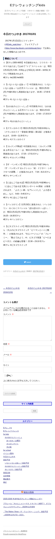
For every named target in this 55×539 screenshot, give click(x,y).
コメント (8, 314)
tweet (28, 262)
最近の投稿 (29, 492)
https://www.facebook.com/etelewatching (23, 48)
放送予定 (6, 460)
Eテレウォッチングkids (27, 5)
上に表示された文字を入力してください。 (22, 380)
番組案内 (6, 479)
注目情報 (6, 476)
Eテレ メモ (7, 428)
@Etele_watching (12, 44)
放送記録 (6, 473)
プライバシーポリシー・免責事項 (15, 531)
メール (7, 354)
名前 (6, 344)
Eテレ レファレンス (11, 431)
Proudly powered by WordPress (14, 534)
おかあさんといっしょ (13, 437)
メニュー (27, 24)
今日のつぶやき (19, 271)
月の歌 (9, 447)
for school (7, 450)
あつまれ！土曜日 (13, 441)
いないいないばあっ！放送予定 (17, 463)
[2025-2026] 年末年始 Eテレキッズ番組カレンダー (22, 499)
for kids (6, 434)
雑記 (5, 482)
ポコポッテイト (12, 444)
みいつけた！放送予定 (13, 469)
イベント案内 (8, 453)
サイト (6, 365)
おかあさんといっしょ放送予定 (17, 466)
